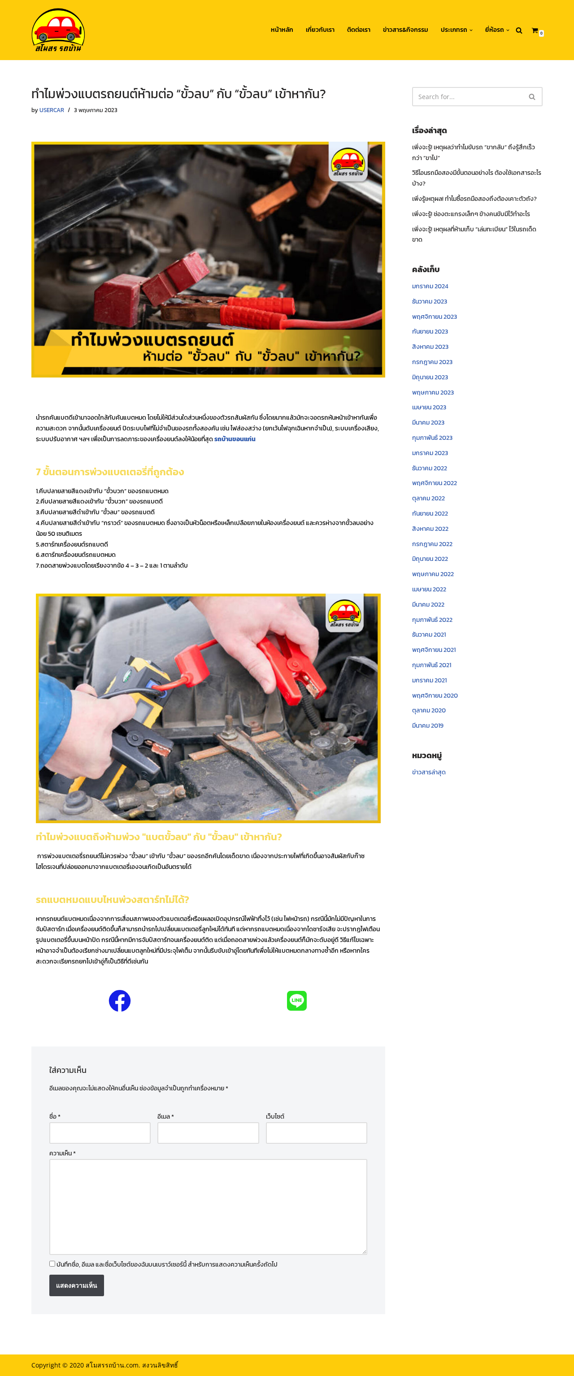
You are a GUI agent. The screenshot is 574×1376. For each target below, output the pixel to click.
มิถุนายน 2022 (430, 559)
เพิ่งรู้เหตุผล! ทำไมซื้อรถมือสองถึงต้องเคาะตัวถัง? (474, 199)
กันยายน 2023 (430, 331)
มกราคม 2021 (429, 680)
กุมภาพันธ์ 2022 (432, 620)
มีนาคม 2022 (428, 604)
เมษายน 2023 (429, 407)
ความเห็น (62, 1153)
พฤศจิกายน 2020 (435, 695)
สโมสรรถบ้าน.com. (113, 1365)
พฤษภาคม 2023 (433, 392)
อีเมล (165, 1116)
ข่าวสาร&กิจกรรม (405, 30)
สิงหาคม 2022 (430, 529)
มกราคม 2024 (430, 286)
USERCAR (51, 110)
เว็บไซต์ (275, 1116)
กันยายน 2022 (430, 513)
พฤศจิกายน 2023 (434, 316)
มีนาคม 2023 (428, 422)
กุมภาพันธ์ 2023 (432, 438)
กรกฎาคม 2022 (432, 544)
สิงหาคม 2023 (430, 347)
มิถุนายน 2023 (430, 377)
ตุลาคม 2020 (429, 710)
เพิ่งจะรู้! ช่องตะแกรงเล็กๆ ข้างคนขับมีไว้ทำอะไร (471, 214)
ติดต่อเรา (358, 30)
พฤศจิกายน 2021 (434, 650)
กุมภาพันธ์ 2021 (431, 665)
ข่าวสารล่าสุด (429, 772)
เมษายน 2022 (429, 589)
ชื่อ (55, 1116)
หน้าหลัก (282, 30)
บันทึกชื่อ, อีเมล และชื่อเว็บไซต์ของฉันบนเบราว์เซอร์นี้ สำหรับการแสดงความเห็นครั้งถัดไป (167, 1264)
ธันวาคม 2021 (429, 634)
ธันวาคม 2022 (429, 468)
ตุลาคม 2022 (428, 498)
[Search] (519, 30)
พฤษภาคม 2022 (433, 574)
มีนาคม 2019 (428, 725)
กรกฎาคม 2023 (432, 362)
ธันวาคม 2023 (429, 301)
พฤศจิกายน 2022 (434, 483)
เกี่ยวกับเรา (320, 30)
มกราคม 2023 (430, 453)
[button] (471, 30)
